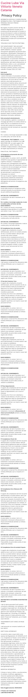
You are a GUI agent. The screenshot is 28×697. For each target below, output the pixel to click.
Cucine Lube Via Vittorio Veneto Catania (12, 6)
